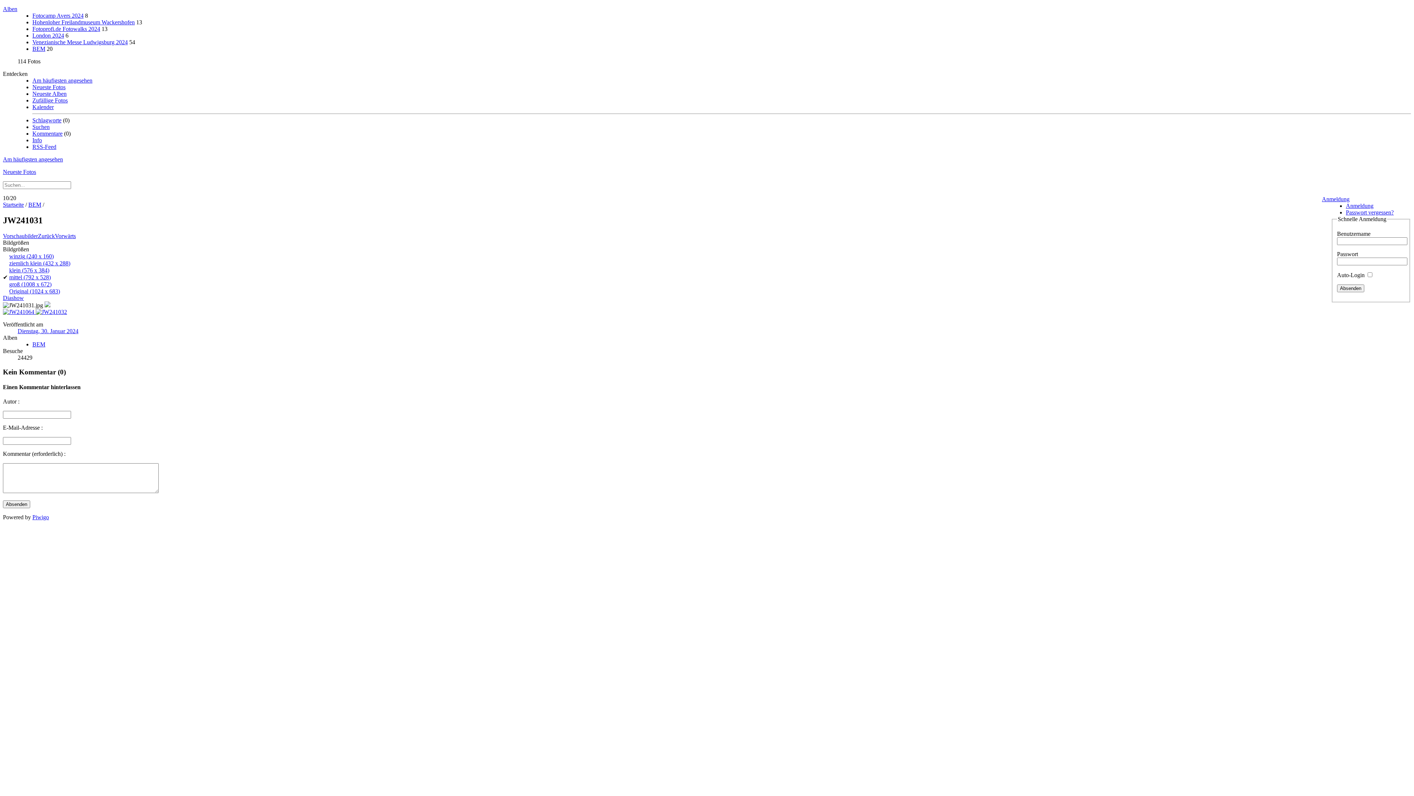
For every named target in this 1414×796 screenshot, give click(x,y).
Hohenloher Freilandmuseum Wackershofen (83, 22)
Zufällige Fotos (50, 100)
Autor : (11, 401)
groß (30, 284)
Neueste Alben (49, 94)
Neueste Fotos (49, 87)
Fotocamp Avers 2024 (58, 16)
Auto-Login (1351, 275)
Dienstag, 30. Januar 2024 (48, 331)
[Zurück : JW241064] (19, 312)
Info (37, 140)
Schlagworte (46, 120)
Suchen (41, 127)
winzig (31, 256)
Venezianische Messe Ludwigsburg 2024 (80, 42)
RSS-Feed (44, 147)
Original (34, 291)
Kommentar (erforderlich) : (34, 454)
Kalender (43, 107)
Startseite (13, 205)
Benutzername (1354, 234)
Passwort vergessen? (1370, 212)
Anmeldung (1336, 199)
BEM (38, 49)
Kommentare (47, 133)
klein (29, 270)
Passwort (1347, 254)
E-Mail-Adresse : (23, 428)
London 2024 (48, 35)
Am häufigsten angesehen (62, 80)
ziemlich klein (39, 263)
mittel (30, 277)
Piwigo (40, 517)
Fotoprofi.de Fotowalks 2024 (66, 29)
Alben (10, 9)
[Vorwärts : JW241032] (51, 312)
